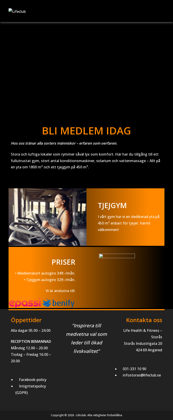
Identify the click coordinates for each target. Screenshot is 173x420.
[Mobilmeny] (163, 11)
